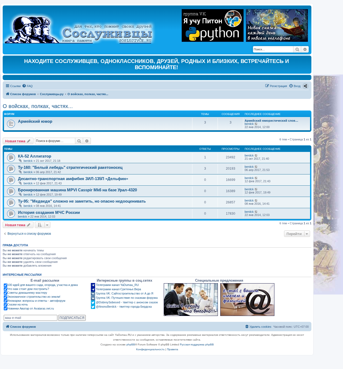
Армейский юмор (35, 121)
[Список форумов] (83, 26)
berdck (249, 123)
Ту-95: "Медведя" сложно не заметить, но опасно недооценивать (82, 201)
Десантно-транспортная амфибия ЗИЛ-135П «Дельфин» (73, 178)
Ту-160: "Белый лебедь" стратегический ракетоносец (70, 167)
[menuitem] (27, 86)
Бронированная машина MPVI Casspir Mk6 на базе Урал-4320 (77, 190)
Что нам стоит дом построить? (28, 288)
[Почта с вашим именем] (247, 299)
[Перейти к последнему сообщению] (256, 155)
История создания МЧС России (49, 212)
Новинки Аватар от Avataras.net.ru (30, 308)
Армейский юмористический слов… (271, 120)
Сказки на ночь (17, 304)
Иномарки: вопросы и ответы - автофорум (36, 300)
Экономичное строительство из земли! (33, 296)
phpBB (130, 344)
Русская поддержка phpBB (197, 344)
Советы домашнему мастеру (27, 292)
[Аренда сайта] (191, 299)
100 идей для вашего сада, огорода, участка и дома (42, 284)
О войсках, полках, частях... (38, 106)
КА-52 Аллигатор (34, 156)
